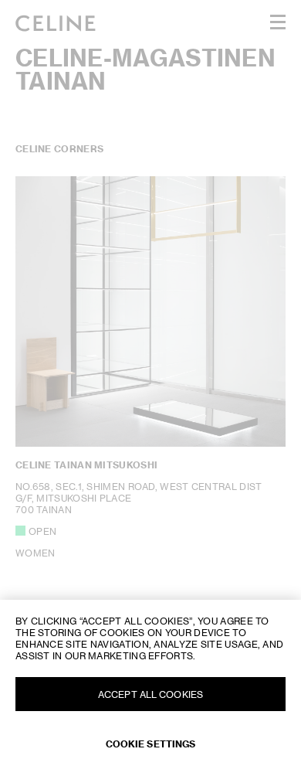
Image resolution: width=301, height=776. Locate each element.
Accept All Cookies (150, 694)
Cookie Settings (151, 744)
